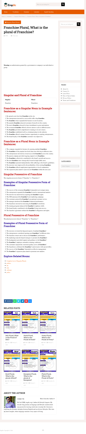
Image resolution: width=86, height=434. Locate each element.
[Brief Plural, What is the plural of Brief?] (12, 361)
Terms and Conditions (69, 100)
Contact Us (66, 91)
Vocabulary (16, 12)
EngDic (2, 430)
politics (9, 263)
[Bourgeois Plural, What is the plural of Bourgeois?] (30, 361)
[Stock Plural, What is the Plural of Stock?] (30, 322)
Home (5, 12)
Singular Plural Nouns (13, 22)
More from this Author (47, 399)
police (8, 272)
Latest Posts (66, 93)
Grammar (26, 12)
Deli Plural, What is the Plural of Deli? (12, 337)
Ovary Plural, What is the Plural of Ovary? (48, 337)
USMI (6, 35)
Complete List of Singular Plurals (16, 261)
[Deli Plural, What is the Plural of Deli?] (12, 322)
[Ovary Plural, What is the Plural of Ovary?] (48, 322)
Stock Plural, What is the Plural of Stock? (29, 337)
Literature (36, 12)
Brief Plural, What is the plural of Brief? (11, 376)
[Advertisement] (30, 50)
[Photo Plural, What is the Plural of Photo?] (48, 361)
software (9, 270)
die (7, 265)
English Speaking (49, 12)
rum (8, 268)
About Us (65, 89)
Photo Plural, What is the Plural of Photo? (48, 376)
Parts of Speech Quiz (69, 96)
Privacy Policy (67, 98)
